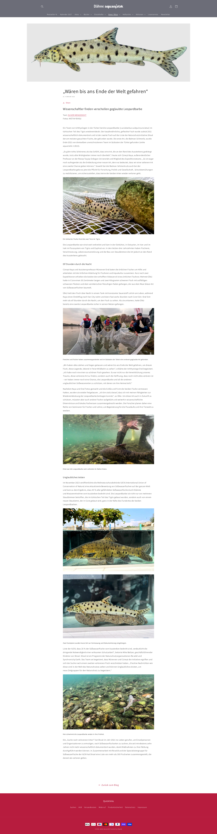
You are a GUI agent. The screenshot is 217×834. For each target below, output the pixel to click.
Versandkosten (90, 807)
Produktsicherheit (115, 807)
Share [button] (68, 103)
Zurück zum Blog (110, 785)
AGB (80, 807)
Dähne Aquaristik (105, 829)
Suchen (73, 807)
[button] (42, 6)
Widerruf (102, 807)
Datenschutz (130, 807)
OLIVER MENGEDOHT (77, 115)
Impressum (142, 807)
